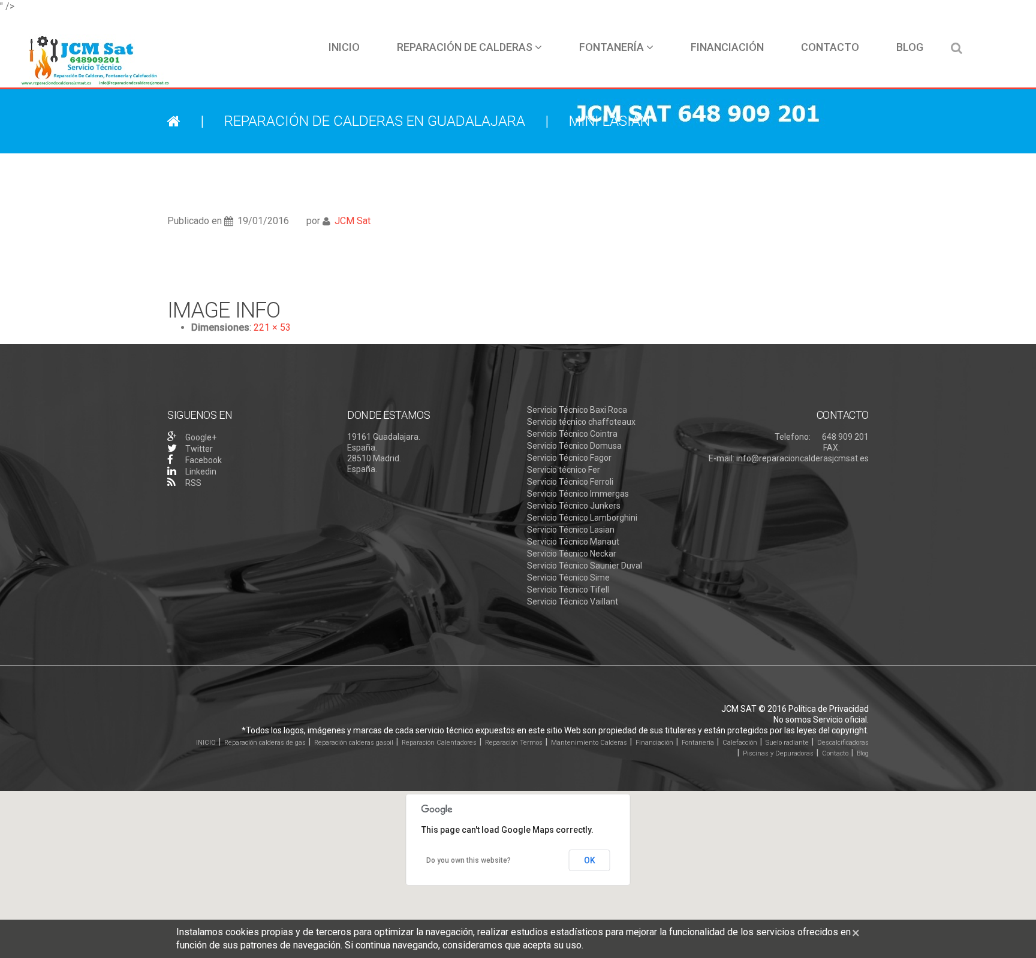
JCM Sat (353, 220)
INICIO (206, 743)
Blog (909, 47)
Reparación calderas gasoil (353, 743)
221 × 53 (272, 327)
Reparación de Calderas (464, 47)
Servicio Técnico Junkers (574, 505)
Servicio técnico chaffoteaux (581, 422)
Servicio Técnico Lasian (571, 529)
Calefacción (739, 743)
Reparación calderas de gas (265, 743)
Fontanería (611, 47)
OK (589, 860)
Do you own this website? (468, 860)
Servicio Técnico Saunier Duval (584, 565)
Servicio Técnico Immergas (578, 493)
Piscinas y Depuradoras (778, 753)
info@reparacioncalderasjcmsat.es (802, 458)
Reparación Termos (514, 743)
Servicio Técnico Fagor (569, 458)
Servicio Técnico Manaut (573, 541)
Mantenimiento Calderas (589, 743)
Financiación (727, 47)
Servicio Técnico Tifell (568, 589)
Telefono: (793, 437)
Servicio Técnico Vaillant (572, 601)
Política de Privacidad (828, 709)
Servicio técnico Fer (563, 470)
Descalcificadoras (843, 743)
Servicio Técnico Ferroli (570, 481)
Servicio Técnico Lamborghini (582, 517)
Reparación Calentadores (439, 743)
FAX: (831, 447)
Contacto (830, 47)
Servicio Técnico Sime (568, 577)
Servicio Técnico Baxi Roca (577, 410)
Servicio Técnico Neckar (571, 553)
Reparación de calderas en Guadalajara (374, 121)
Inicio (344, 47)
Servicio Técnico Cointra (572, 434)
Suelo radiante (787, 743)
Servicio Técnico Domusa (574, 446)
